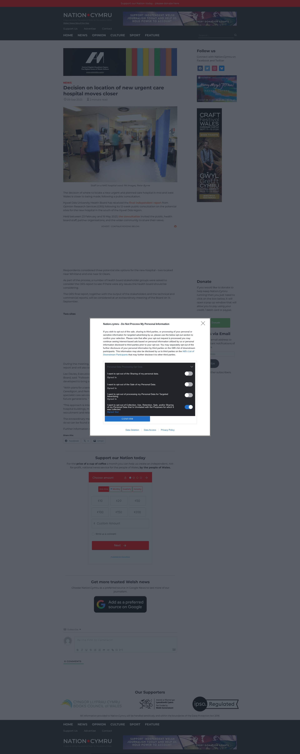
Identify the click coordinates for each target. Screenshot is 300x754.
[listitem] (150, 366)
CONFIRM (127, 419)
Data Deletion (132, 430)
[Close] (204, 324)
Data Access (150, 430)
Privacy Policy (168, 430)
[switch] (189, 373)
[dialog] (150, 377)
